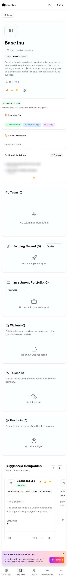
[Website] (24, 90)
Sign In (60, 5)
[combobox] (53, 246)
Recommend (57, 560)
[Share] (49, 538)
